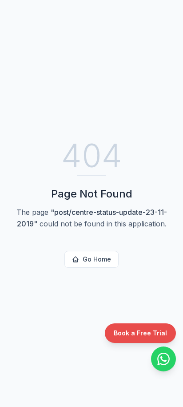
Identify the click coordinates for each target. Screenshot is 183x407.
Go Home (97, 259)
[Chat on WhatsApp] (163, 359)
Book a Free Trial (140, 333)
